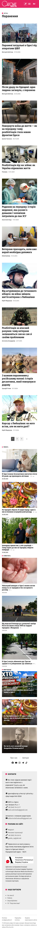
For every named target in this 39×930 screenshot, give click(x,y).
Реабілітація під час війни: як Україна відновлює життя (18, 167)
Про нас (13, 758)
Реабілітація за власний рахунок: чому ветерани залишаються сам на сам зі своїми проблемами (17, 332)
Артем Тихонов (7, 139)
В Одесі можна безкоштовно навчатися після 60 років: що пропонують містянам (19, 475)
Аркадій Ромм (6, 388)
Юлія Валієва (6, 256)
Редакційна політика (18, 919)
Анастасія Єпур (7, 220)
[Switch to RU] (34, 3)
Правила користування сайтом (31, 919)
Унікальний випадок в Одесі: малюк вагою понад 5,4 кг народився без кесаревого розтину (18, 588)
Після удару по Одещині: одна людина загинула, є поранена (18, 89)
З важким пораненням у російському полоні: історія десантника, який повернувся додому (19, 380)
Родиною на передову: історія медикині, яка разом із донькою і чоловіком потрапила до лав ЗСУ (19, 211)
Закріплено (25, 3)
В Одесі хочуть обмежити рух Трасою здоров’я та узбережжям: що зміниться (17, 662)
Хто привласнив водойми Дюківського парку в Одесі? (18, 691)
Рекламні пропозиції (15, 833)
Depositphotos (12, 901)
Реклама (4, 172)
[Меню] (29, 3)
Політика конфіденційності (7, 919)
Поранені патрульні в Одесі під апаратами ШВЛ (19, 47)
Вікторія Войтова (7, 52)
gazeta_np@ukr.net (14, 838)
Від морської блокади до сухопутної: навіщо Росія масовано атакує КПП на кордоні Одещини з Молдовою (19, 626)
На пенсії (10, 895)
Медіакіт (11, 830)
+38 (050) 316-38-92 (14, 835)
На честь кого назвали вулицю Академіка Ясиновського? (16, 747)
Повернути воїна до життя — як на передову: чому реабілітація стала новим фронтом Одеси (19, 130)
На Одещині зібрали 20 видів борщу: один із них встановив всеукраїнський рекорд (19, 511)
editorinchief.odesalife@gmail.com (20, 818)
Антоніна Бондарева (8, 341)
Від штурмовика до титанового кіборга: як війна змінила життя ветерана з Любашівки (19, 294)
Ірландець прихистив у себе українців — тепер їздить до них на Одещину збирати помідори (17, 548)
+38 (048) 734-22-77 (14, 807)
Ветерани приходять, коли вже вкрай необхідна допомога (19, 251)
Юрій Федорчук (7, 301)
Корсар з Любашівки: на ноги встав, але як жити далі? (18, 425)
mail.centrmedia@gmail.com (17, 810)
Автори (25, 758)
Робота (9, 898)
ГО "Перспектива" (13, 903)
